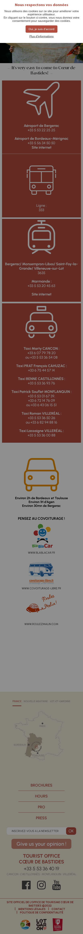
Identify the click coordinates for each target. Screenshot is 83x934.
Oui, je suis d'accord (41, 29)
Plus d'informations (41, 36)
